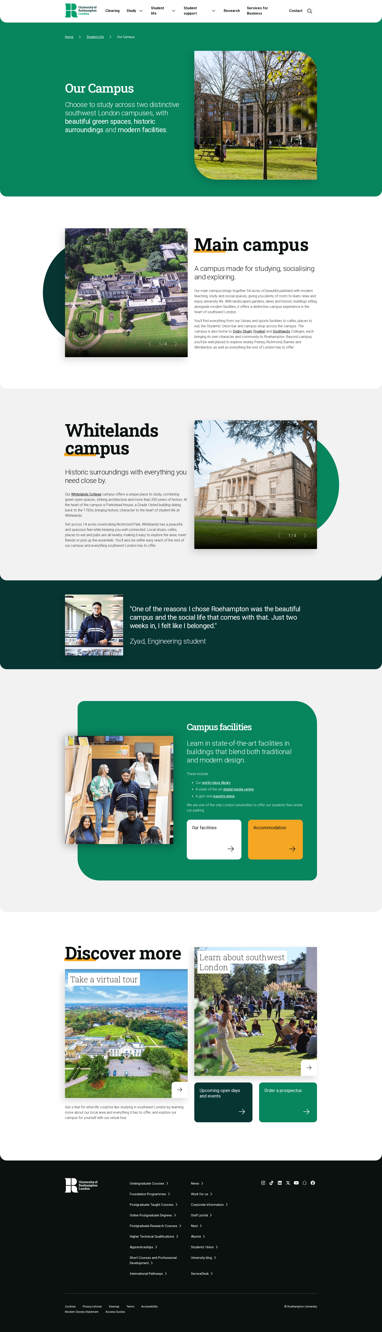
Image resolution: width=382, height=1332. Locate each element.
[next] (175, 344)
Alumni (196, 1237)
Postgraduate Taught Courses (152, 1205)
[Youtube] (296, 1184)
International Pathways (146, 1274)
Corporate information (207, 1205)
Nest (194, 1226)
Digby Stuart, (242, 331)
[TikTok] (271, 1184)
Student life (157, 10)
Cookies (70, 1306)
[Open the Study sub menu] (141, 10)
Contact (295, 11)
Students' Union (202, 1247)
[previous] (150, 344)
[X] (288, 1184)
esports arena (224, 796)
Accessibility (149, 1306)
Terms (130, 1306)
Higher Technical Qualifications (152, 1237)
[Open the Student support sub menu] (213, 10)
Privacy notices (92, 1306)
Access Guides (115, 1311)
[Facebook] (313, 1184)
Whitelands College (86, 494)
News (195, 1183)
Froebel (259, 331)
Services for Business (257, 10)
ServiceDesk (200, 1274)
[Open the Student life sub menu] (173, 10)
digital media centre (238, 789)
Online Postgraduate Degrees (151, 1215)
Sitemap (114, 1306)
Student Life (95, 37)
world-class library (216, 783)
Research (232, 11)
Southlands (281, 331)
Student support (190, 10)
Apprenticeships (141, 1247)
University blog (201, 1258)
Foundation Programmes (148, 1194)
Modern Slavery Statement (81, 1311)
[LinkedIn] (280, 1184)
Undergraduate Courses (147, 1183)
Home (69, 37)
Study (131, 11)
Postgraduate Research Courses (153, 1226)
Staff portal (199, 1215)
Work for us (199, 1194)
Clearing (112, 11)
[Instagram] (263, 1184)
